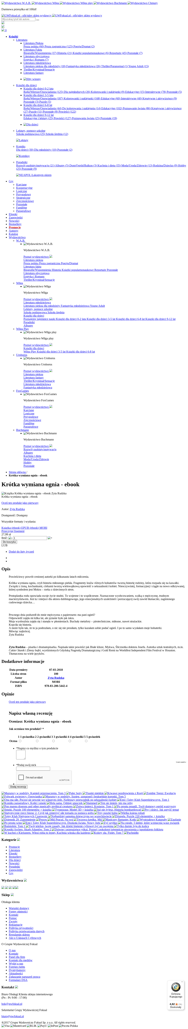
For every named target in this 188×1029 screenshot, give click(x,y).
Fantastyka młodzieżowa (83, 66)
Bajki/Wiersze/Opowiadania (43, 91)
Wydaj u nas (16, 963)
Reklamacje (15, 924)
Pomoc (13, 918)
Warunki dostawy (19, 908)
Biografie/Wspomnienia (40, 53)
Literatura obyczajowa (36, 273)
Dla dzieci (24, 149)
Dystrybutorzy (17, 970)
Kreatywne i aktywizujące (159, 98)
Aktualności (16, 973)
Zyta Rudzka (17, 509)
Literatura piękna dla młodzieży (45, 66)
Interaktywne (155, 91)
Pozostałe (134, 53)
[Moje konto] (2, 23)
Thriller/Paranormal (114, 66)
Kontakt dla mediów (20, 960)
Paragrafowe (31, 426)
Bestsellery (15, 856)
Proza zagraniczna (59, 46)
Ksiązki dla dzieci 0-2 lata (71, 319)
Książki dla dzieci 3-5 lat (101, 319)
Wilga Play (30, 351)
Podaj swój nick (26, 765)
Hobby (28, 462)
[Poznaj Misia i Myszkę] (31, 124)
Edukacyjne (134, 91)
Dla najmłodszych (77, 91)
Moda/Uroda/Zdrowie (136, 165)
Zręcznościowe (32, 420)
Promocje (14, 846)
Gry (11, 873)
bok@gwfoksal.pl (11, 1003)
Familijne (29, 423)
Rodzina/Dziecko (165, 165)
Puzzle (45, 101)
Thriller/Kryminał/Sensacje (39, 279)
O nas (12, 950)
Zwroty (13, 921)
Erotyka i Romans (36, 59)
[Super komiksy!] (23, 156)
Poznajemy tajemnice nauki (40, 319)
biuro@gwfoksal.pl (12, 1016)
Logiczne (29, 413)
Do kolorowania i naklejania (81, 108)
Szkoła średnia (57, 134)
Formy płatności (18, 911)
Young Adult (138, 66)
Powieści (67, 111)
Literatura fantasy (34, 377)
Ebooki (13, 853)
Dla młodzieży (45, 149)
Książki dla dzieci (34, 315)
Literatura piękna (33, 260)
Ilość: (4, 537)
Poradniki (29, 322)
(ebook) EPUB (21, 527)
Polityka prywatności (21, 928)
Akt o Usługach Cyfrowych (25, 937)
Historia (64, 53)
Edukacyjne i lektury (38, 118)
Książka (6, 527)
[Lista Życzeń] (2, 26)
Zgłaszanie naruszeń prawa (24, 976)
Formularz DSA (18, 980)
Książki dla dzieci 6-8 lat (130, 319)
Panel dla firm (17, 956)
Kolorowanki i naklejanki (107, 91)
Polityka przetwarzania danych (26, 931)
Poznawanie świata (137, 108)
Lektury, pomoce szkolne (38, 309)
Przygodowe (31, 416)
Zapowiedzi (16, 869)
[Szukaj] (37, 20)
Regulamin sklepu (19, 934)
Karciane (29, 410)
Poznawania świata (86, 118)
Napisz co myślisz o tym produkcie (37, 748)
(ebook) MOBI (38, 527)
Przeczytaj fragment (12, 531)
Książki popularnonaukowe (91, 53)
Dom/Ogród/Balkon (83, 165)
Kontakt (13, 914)
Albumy (62, 165)
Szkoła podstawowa (30, 134)
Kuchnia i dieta (109, 165)
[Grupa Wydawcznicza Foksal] (51, 15)
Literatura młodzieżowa (37, 302)
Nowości (14, 863)
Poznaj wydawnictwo (36, 256)
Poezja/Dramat (84, 46)
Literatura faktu (32, 266)
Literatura (14, 850)
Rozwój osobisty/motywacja (35, 165)
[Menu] (182, 982)
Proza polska (34, 46)
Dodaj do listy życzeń (21, 551)
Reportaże (118, 53)
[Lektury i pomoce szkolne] (22, 140)
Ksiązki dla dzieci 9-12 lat (160, 319)
